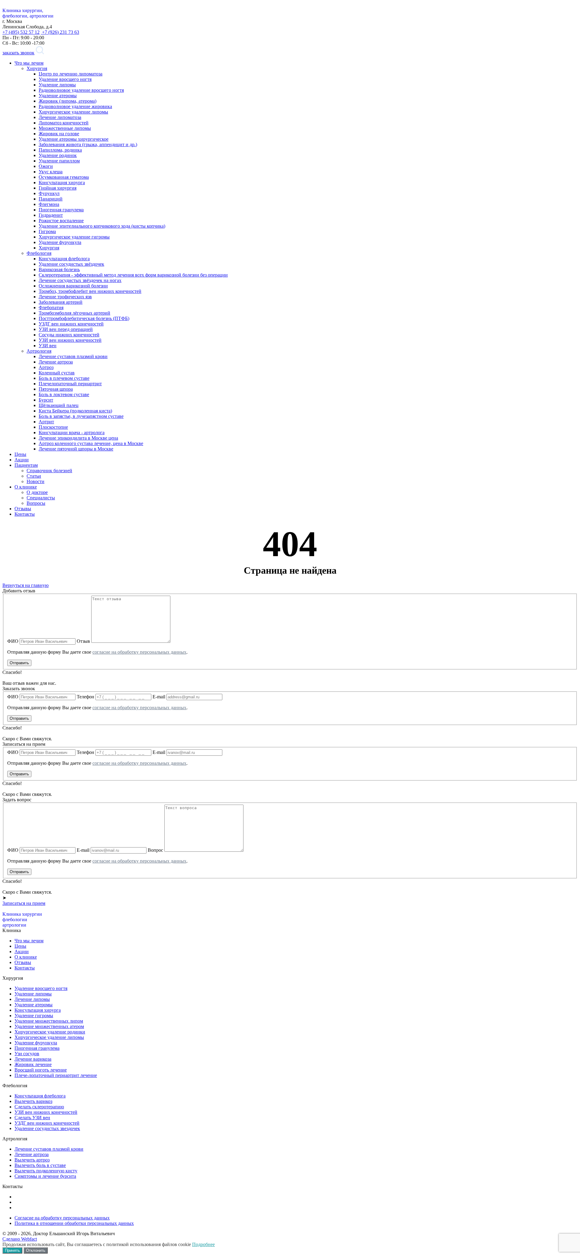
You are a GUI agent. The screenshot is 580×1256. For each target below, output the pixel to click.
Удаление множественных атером (49, 1026)
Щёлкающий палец (59, 405)
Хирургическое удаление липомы (73, 111)
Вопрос (155, 850)
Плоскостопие (53, 427)
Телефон (85, 696)
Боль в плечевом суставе (64, 378)
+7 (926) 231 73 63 (60, 32)
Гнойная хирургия (57, 188)
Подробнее (203, 1244)
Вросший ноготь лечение (40, 1069)
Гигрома (47, 231)
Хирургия (37, 68)
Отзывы (22, 508)
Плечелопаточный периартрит (70, 383)
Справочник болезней (49, 470)
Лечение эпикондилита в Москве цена (78, 438)
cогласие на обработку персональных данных (139, 652)
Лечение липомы (32, 999)
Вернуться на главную (25, 585)
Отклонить (35, 1250)
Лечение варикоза (32, 1059)
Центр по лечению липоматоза (70, 73)
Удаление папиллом (59, 160)
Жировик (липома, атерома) (67, 101)
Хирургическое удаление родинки (49, 1031)
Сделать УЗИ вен (32, 1117)
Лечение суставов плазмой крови (73, 356)
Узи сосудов (26, 1053)
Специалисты (41, 497)
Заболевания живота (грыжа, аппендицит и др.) (88, 144)
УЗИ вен (47, 345)
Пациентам (26, 465)
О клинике (25, 486)
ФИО (12, 641)
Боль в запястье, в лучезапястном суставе (81, 416)
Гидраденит (51, 215)
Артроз (46, 367)
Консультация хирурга (62, 182)
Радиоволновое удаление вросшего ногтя (81, 90)
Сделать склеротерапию (39, 1106)
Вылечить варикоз (33, 1101)
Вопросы (36, 503)
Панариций (51, 198)
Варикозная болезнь (59, 269)
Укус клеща (51, 171)
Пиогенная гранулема (61, 209)
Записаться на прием (23, 903)
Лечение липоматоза (60, 117)
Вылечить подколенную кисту (45, 1170)
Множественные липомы (65, 128)
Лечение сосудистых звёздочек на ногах (80, 280)
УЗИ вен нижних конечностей (70, 340)
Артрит (46, 421)
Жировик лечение (33, 1064)
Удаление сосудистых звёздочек (71, 264)
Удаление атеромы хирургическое (73, 139)
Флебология (39, 253)
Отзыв (83, 641)
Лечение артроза (56, 361)
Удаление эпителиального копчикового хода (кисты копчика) (102, 226)
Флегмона (49, 204)
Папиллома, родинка (60, 149)
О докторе (37, 492)
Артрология (39, 351)
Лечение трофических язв (65, 296)
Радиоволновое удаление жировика (75, 106)
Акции (21, 459)
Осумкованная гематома (64, 177)
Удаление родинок (58, 155)
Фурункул (49, 193)
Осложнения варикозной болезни (73, 285)
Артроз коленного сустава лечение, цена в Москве (91, 443)
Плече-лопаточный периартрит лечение (55, 1075)
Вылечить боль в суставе (40, 1165)
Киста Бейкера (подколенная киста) (75, 410)
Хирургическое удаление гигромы (74, 236)
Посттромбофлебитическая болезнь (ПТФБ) (84, 318)
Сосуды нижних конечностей (69, 334)
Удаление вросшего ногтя (65, 79)
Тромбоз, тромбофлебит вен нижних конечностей (90, 291)
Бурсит (46, 399)
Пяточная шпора (56, 389)
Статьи (34, 476)
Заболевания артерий (60, 302)
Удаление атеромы (58, 95)
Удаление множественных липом (48, 1021)
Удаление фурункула (60, 242)
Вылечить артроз (32, 1159)
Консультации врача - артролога (72, 432)
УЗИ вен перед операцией (66, 329)
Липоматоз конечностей (64, 122)
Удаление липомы (57, 84)
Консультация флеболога (64, 258)
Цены (20, 454)
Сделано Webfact (19, 1239)
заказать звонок (18, 52)
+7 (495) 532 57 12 (21, 32)
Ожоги (46, 166)
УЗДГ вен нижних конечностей (71, 323)
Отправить (19, 663)
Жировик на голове (59, 133)
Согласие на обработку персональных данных (62, 1217)
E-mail (159, 696)
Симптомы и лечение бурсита (45, 1176)
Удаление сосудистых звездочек (47, 1128)
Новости (35, 481)
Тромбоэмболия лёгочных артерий (74, 313)
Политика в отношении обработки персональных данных (74, 1223)
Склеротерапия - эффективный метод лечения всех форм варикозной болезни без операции (133, 274)
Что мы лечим (29, 63)
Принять (12, 1250)
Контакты (24, 514)
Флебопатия (51, 307)
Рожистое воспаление (61, 220)
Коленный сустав (57, 372)
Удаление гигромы (33, 1015)
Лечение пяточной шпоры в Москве (76, 448)
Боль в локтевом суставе (64, 394)
